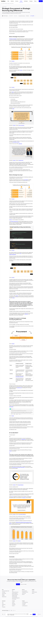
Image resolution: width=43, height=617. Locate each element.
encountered (11, 406)
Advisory (23, 594)
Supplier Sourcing (14, 595)
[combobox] (21, 3)
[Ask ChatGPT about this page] (9, 610)
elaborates (20, 143)
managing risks (19, 387)
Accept (34, 614)
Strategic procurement (12, 38)
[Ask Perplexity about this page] (13, 610)
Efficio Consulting (21, 125)
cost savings (26, 179)
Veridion (13, 61)
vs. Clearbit (23, 604)
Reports (33, 593)
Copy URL (32, 15)
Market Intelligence (15, 593)
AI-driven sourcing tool (14, 221)
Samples (3, 595)
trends (13, 297)
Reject (31, 614)
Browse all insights (24, 584)
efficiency (24, 497)
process (21, 70)
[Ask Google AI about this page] (15, 610)
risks (20, 253)
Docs (3, 603)
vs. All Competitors (24, 605)
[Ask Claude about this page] (11, 610)
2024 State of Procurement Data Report (18, 467)
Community (13, 604)
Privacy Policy (12, 614)
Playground (3, 604)
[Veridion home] (3, 1)
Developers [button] (26, 1)
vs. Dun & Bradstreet (25, 602)
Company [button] (30, 1)
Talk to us (40, 1)
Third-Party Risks (14, 596)
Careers (13, 602)
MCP (2, 605)
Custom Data (24, 593)
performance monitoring (19, 376)
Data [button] (8, 1)
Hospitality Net (21, 160)
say (12, 496)
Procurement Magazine (22, 514)
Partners (13, 605)
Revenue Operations (15, 594)
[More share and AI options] (35, 16)
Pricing (35, 1)
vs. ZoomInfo (24, 603)
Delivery (3, 594)
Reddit (13, 415)
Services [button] (16, 1)
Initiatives (13, 603)
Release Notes (4, 596)
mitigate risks (23, 439)
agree (13, 108)
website (17, 295)
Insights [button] (21, 1)
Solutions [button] (12, 1)
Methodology (4, 593)
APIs (2, 602)
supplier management (12, 254)
